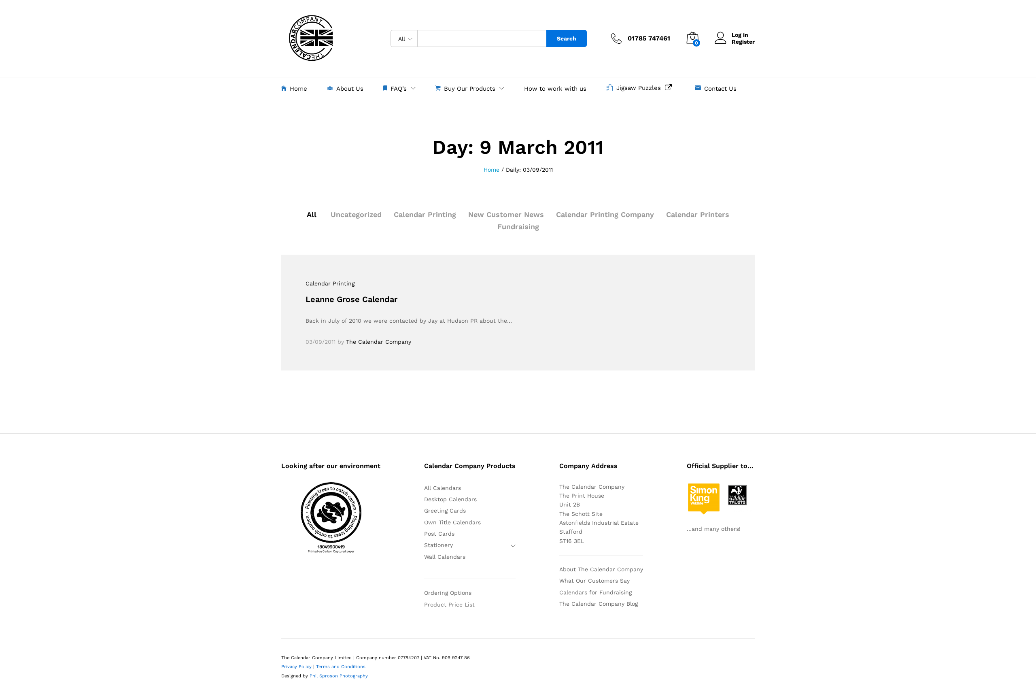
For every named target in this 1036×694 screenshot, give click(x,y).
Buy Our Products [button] (469, 88)
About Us (349, 88)
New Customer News (506, 214)
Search (566, 38)
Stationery (438, 545)
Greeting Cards (445, 510)
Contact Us (720, 88)
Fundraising (518, 226)
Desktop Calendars (450, 499)
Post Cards (439, 533)
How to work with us (555, 89)
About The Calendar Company (601, 569)
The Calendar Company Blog (598, 603)
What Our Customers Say (594, 580)
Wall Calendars (444, 556)
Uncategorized (356, 214)
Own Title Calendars (452, 522)
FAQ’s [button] (399, 88)
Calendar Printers (697, 214)
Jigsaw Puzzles (640, 87)
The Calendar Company (378, 341)
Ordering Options (447, 593)
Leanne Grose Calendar (351, 299)
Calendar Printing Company (605, 214)
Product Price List (449, 604)
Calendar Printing (425, 214)
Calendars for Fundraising (595, 592)
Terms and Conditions (340, 666)
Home (298, 88)
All (311, 214)
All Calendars (442, 488)
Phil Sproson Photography (339, 676)
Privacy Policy (296, 666)
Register (743, 41)
